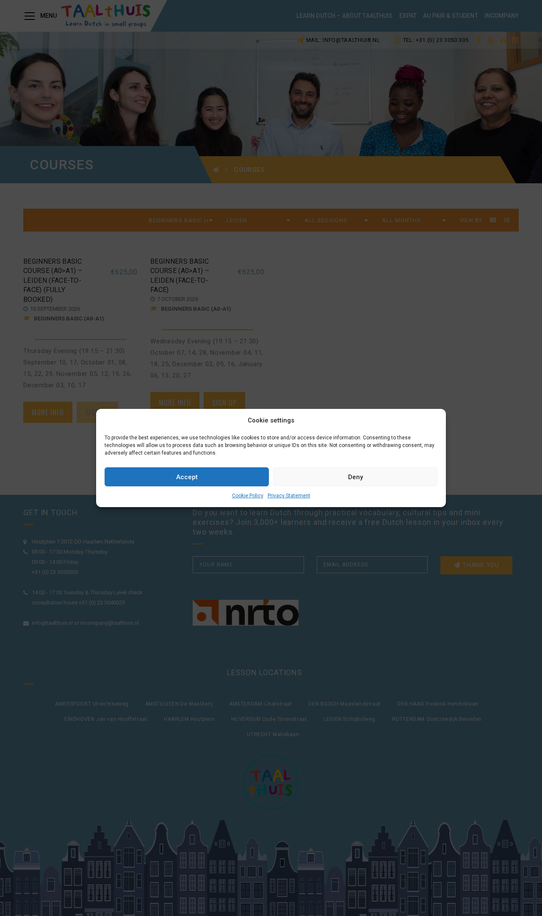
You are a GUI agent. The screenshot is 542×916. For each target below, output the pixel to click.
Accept (187, 477)
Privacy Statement (289, 496)
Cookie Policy (247, 496)
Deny (355, 477)
